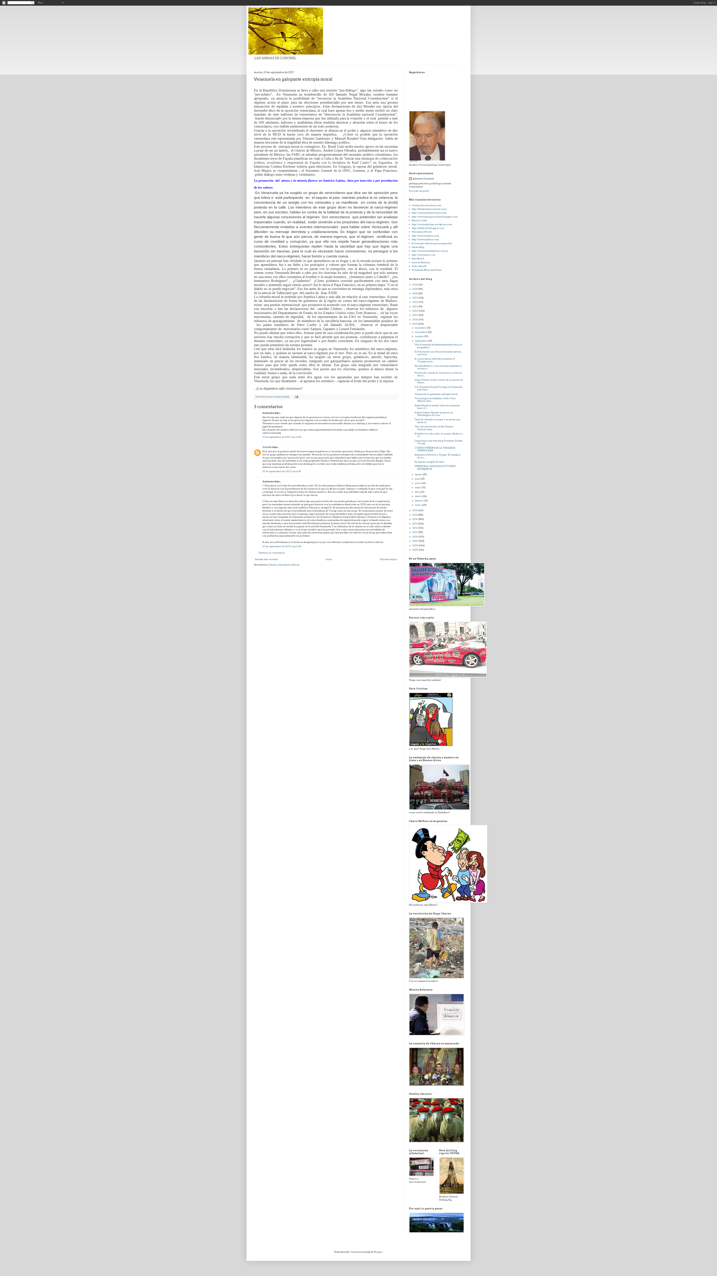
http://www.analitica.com (425, 235)
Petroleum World (422, 231)
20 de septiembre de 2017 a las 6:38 (281, 546)
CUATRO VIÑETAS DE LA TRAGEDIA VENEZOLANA (435, 449)
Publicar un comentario (272, 552)
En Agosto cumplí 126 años (429, 461)
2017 (415, 323)
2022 (415, 302)
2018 (415, 319)
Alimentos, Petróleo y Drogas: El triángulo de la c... (438, 456)
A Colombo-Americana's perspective (432, 243)
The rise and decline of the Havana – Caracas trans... (434, 427)
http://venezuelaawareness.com (429, 212)
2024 (415, 293)
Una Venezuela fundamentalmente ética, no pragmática (438, 346)
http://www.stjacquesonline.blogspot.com (434, 216)
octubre (419, 336)
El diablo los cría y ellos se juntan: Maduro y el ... (439, 435)
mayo (418, 487)
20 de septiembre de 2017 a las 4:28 (281, 471)
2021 (415, 306)
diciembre (421, 327)
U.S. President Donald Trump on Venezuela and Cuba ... (438, 388)
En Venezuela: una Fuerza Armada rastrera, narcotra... (438, 353)
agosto (419, 474)
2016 (415, 510)
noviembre (421, 332)
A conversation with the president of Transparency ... (435, 360)
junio (418, 483)
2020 (415, 310)
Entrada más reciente (266, 559)
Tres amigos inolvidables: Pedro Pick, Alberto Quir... (435, 399)
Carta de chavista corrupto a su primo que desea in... (437, 420)
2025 (415, 288)
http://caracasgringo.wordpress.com (432, 224)
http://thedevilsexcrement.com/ (429, 209)
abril (417, 491)
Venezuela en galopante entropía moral (436, 394)
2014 (415, 519)
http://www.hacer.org (423, 254)
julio (418, 478)
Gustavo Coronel (423, 178)
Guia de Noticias (421, 262)
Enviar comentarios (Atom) (284, 564)
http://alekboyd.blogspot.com (428, 228)
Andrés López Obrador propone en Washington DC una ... (434, 413)
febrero (419, 500)
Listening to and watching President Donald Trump (438, 442)
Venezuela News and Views (427, 269)
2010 (415, 536)
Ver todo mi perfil (419, 190)
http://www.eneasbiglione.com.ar (430, 250)
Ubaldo (267, 447)
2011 (415, 532)
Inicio (329, 559)
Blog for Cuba (419, 220)
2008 (415, 545)
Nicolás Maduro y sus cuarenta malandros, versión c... (438, 367)
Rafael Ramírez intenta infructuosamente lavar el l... (437, 406)
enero (418, 504)
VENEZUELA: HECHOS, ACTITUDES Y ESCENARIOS (435, 467)
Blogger (378, 1251)
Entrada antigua (388, 559)
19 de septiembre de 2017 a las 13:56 (282, 437)
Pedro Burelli (419, 266)
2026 (415, 284)
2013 (415, 523)
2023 (415, 297)
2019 (415, 315)
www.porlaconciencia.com (426, 205)
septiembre (421, 340)
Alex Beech (418, 258)
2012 (415, 527)
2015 (415, 514)
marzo (419, 496)
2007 (415, 549)
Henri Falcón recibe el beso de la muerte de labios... (439, 381)
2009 (415, 541)
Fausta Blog (418, 247)
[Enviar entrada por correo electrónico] (296, 397)
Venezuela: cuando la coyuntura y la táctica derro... (438, 374)
